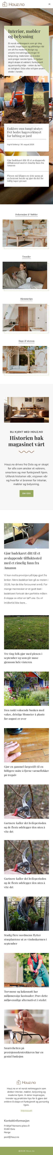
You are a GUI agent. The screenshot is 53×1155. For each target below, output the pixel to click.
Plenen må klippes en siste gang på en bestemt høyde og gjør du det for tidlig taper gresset (25, 178)
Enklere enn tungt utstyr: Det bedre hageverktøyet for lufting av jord (25, 132)
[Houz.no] (13, 4)
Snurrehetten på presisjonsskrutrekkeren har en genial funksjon (23, 1052)
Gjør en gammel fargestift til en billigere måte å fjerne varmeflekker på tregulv (26, 771)
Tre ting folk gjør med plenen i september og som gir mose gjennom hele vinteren (23, 658)
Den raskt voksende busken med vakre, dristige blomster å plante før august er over (24, 714)
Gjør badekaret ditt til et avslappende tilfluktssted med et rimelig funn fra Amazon (26, 163)
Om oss (26, 493)
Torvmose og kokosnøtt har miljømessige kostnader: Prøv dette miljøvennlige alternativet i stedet (26, 996)
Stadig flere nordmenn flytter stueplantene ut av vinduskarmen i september (25, 939)
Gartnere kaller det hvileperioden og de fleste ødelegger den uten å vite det (25, 827)
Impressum (26, 1110)
